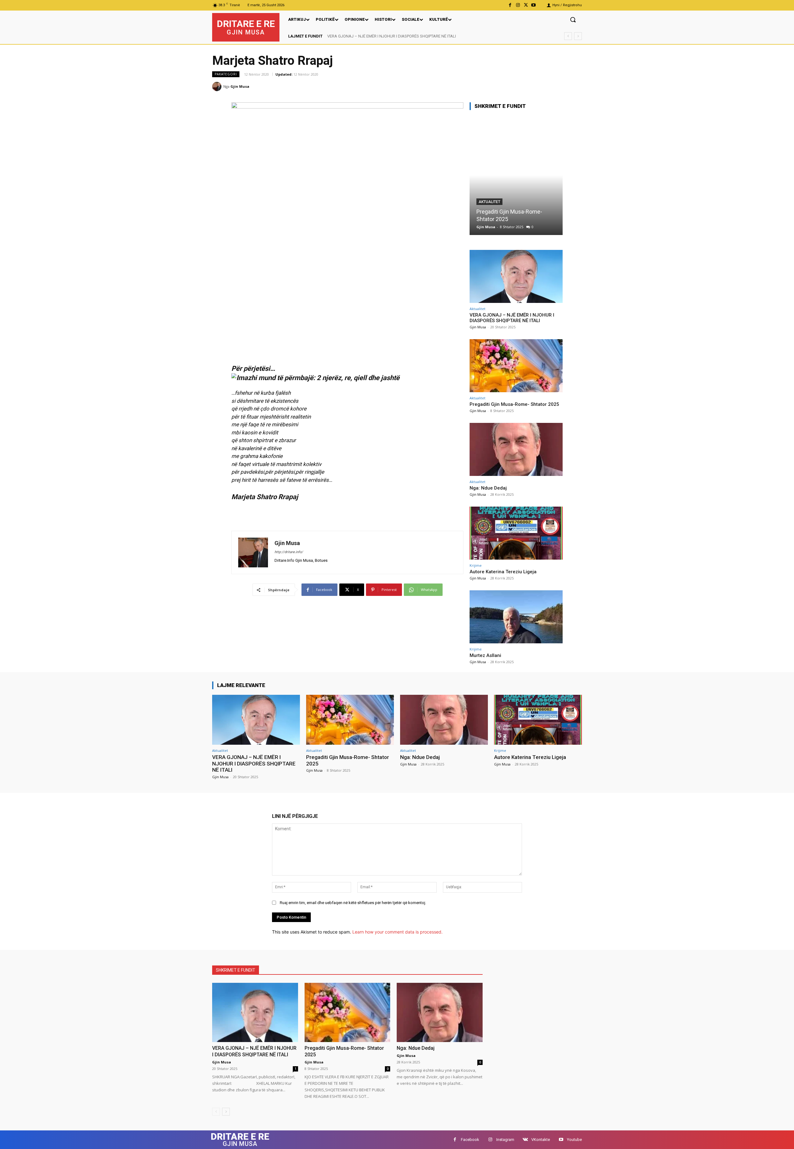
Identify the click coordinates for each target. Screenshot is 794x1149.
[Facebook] (510, 5)
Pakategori (226, 74)
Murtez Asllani (485, 655)
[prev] (568, 36)
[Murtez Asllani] (516, 616)
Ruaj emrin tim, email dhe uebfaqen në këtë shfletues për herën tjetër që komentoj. (353, 902)
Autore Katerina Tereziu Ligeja (503, 571)
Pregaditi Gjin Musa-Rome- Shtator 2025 (363, 36)
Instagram (505, 1139)
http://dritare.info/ (288, 552)
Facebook (470, 1139)
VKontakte (540, 1139)
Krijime (476, 565)
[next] (578, 36)
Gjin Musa (239, 86)
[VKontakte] (525, 1139)
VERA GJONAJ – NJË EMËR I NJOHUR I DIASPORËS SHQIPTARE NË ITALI (512, 317)
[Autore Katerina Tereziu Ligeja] (516, 533)
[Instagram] (518, 5)
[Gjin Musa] (217, 86)
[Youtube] (534, 5)
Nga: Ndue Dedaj (496, 219)
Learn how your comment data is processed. (397, 931)
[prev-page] (216, 1112)
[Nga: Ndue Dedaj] (516, 175)
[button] (573, 20)
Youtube (574, 1139)
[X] (526, 5)
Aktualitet (489, 209)
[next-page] (226, 1112)
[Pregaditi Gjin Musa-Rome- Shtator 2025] (516, 365)
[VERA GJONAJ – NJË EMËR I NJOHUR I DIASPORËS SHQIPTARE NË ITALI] (516, 276)
